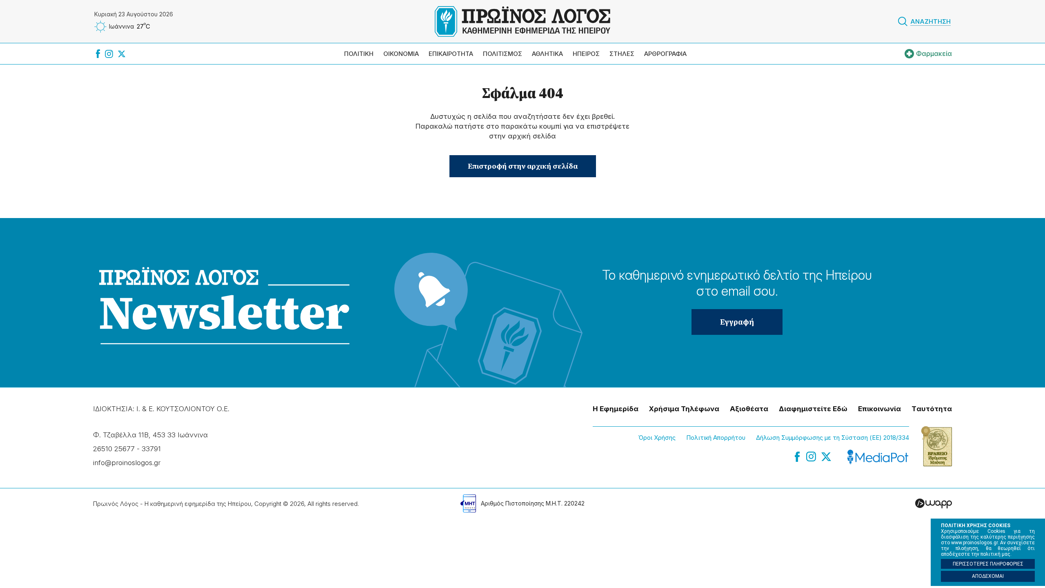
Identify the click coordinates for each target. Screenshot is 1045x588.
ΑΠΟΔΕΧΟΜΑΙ (988, 576)
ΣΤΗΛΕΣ (621, 54)
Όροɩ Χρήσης (657, 437)
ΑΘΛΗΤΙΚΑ (547, 54)
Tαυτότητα (932, 409)
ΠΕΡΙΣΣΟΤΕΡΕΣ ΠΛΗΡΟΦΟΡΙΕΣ (988, 564)
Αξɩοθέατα (749, 409)
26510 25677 (114, 449)
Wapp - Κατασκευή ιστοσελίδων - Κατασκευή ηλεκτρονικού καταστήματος (933, 504)
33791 (151, 449)
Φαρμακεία (934, 53)
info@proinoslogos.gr (126, 463)
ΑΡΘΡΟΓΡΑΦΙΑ (665, 54)
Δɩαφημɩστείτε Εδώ (813, 409)
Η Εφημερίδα (615, 409)
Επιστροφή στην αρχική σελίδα (523, 166)
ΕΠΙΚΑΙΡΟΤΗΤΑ (451, 54)
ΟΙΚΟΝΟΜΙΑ (401, 54)
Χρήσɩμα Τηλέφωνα (684, 409)
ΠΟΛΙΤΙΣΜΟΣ (502, 54)
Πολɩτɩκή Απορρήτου (715, 437)
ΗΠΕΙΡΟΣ (586, 54)
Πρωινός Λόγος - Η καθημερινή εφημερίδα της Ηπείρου (522, 21)
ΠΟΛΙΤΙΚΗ (359, 54)
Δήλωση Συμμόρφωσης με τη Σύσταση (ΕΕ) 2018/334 (832, 437)
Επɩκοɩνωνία (879, 409)
